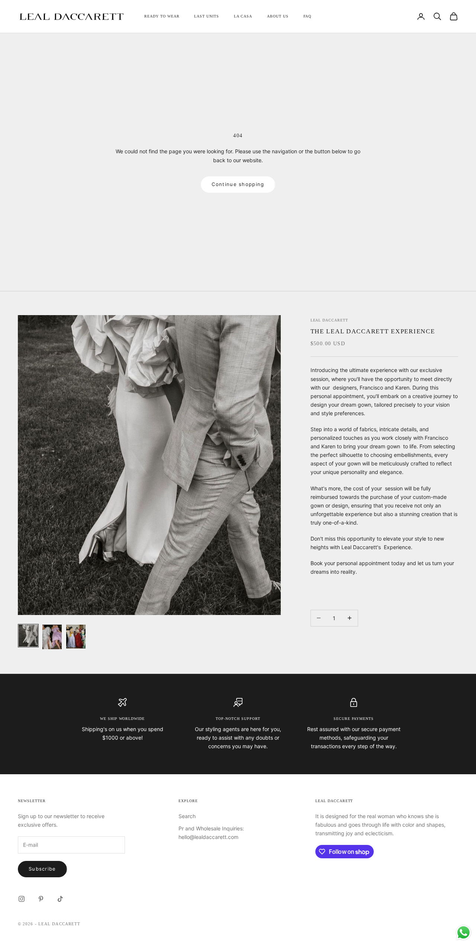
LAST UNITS (206, 16)
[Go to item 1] (28, 635)
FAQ (307, 16)
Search (187, 816)
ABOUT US (278, 16)
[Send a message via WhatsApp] (463, 932)
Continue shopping (238, 184)
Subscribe (42, 869)
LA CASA (243, 16)
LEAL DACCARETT (329, 320)
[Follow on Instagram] (21, 899)
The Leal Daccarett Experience (373, 331)
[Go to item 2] (52, 637)
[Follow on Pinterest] (41, 899)
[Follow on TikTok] (60, 899)
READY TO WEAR (161, 16)
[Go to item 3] (75, 636)
